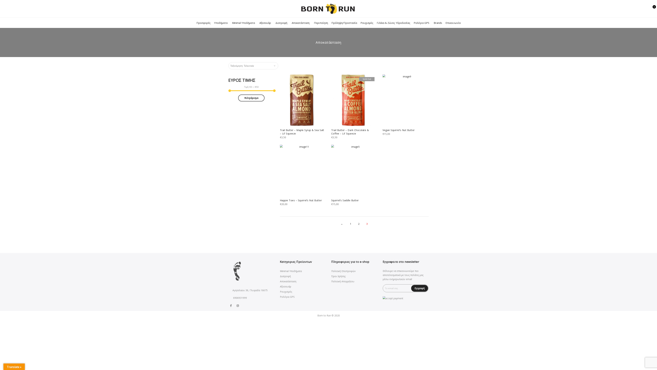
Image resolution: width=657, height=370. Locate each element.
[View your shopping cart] (651, 8)
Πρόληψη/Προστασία (344, 22)
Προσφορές (203, 22)
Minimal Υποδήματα (243, 22)
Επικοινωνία (453, 22)
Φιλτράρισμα (251, 98)
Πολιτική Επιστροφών (343, 271)
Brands (438, 22)
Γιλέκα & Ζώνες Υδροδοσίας (393, 22)
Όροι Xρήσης (338, 276)
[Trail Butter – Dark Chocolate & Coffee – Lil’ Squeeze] (354, 100)
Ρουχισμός (366, 22)
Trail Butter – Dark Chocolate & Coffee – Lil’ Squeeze (350, 131)
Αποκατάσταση (301, 22)
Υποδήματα (221, 22)
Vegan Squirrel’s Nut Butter (399, 130)
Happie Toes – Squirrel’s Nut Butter (301, 200)
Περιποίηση (321, 22)
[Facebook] (231, 305)
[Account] (646, 8)
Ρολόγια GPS (421, 22)
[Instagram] (238, 305)
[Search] (641, 8)
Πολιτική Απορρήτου (342, 281)
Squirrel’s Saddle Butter (345, 200)
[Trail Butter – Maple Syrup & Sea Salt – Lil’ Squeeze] (303, 100)
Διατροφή (281, 22)
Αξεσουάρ (265, 22)
